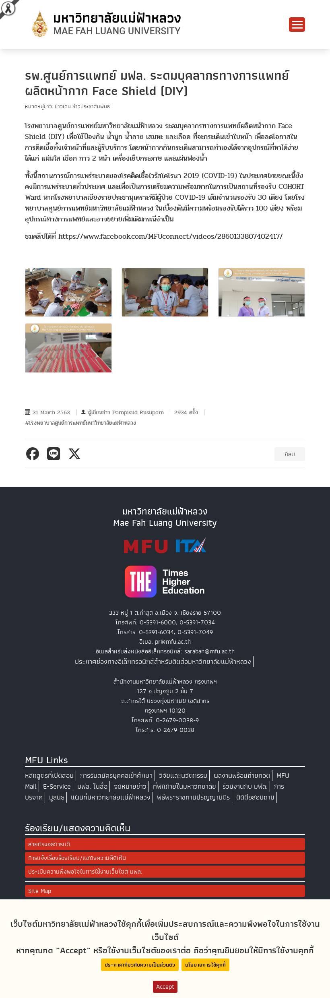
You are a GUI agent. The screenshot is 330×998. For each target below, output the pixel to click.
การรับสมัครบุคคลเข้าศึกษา (116, 775)
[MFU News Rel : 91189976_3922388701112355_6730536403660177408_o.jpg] (68, 348)
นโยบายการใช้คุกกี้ (205, 965)
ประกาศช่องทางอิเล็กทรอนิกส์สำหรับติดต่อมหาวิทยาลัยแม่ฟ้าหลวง (163, 661)
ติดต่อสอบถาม (255, 797)
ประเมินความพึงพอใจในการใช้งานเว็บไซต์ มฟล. (85, 871)
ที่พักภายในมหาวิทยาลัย (184, 786)
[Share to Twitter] (76, 453)
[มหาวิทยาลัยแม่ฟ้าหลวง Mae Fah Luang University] (105, 24)
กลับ (290, 454)
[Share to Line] (55, 453)
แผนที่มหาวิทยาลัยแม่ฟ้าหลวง (111, 797)
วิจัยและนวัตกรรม (183, 775)
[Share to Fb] (34, 453)
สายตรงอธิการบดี (49, 844)
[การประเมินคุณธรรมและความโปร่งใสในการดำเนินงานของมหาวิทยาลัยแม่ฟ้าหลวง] (165, 545)
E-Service (57, 786)
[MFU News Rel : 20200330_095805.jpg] (68, 292)
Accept (165, 987)
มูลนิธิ (56, 797)
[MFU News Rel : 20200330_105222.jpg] (165, 292)
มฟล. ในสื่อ (92, 786)
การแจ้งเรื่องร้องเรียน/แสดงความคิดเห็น (77, 858)
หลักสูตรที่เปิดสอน (49, 775)
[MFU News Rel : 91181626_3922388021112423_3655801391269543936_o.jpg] (262, 292)
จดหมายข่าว (130, 786)
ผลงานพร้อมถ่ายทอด (242, 775)
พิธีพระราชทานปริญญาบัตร (193, 797)
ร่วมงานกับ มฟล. (245, 786)
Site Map (39, 891)
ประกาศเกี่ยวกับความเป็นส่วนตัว (140, 965)
